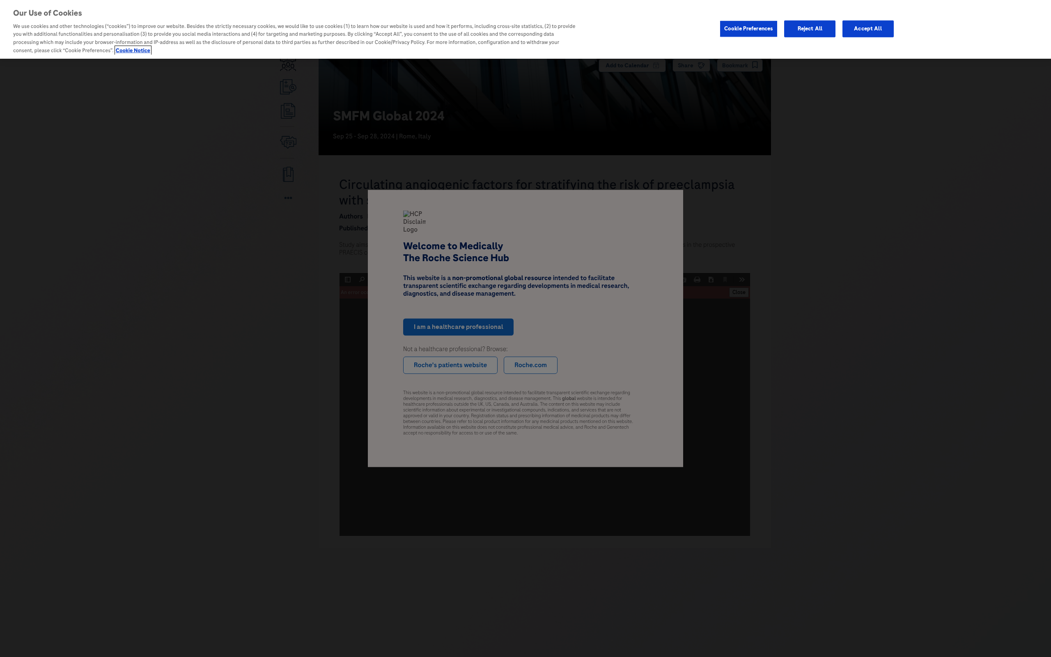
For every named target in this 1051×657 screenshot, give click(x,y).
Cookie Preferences (748, 28)
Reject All (810, 28)
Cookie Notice (133, 50)
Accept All (867, 28)
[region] (525, 29)
